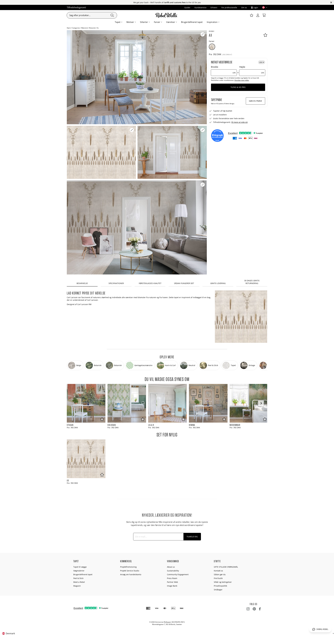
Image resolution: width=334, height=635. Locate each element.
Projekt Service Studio (129, 570)
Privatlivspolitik (220, 586)
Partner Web (172, 582)
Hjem (69, 28)
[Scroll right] (261, 403)
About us (171, 567)
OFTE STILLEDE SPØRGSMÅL (226, 567)
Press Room (172, 578)
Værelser (170, 22)
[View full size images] (203, 34)
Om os (244, 7)
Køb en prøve (255, 101)
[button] (263, 7)
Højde (251, 69)
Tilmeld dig (192, 536)
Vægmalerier (78, 570)
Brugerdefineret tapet (192, 22)
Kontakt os (218, 570)
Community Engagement (178, 574)
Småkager (218, 589)
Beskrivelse (82, 283)
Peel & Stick (78, 578)
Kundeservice (200, 7)
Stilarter (144, 22)
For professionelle (229, 7)
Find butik (218, 578)
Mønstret (84, 28)
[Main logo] (167, 15)
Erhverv (214, 7)
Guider (187, 7)
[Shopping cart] (264, 15)
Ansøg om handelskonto (130, 574)
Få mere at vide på (239, 122)
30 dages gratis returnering (252, 282)
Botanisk (92, 28)
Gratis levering (218, 283)
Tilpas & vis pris (238, 87)
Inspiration (212, 22)
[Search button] (112, 15)
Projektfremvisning (128, 567)
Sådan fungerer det (184, 283)
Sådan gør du (220, 574)
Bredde (223, 69)
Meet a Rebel (79, 582)
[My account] (258, 15)
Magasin (77, 586)
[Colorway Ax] (212, 47)
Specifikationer (116, 283)
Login (255, 7)
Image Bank (172, 586)
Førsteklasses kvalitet (150, 283)
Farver (157, 22)
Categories (76, 28)
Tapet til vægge (80, 567)
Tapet (117, 22)
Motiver (130, 22)
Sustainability (173, 570)
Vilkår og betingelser (223, 582)
